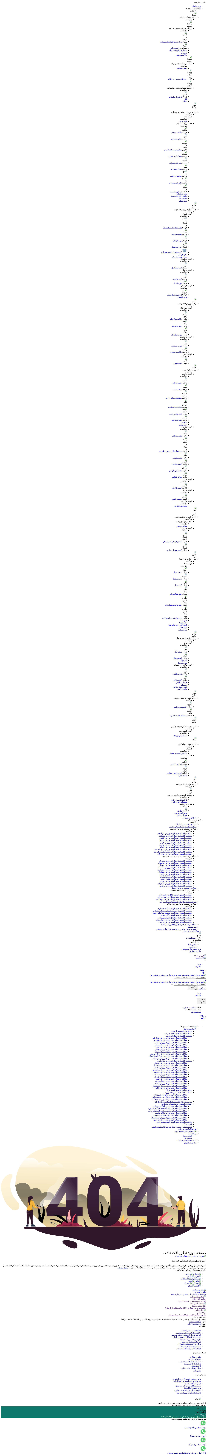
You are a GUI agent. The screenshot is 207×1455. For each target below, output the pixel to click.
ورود (199, 964)
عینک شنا (178, 572)
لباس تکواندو (177, 464)
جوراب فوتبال (176, 247)
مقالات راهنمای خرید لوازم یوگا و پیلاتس (176, 915)
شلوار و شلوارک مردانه (178, 50)
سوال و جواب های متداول (191, 1368)
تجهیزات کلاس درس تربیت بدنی (188, 1386)
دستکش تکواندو (175, 471)
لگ (186, 99)
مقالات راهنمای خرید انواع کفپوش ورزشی (175, 918)
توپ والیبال (177, 279)
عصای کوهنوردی (180, 736)
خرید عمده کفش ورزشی (191, 1342)
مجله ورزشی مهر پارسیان (186, 824)
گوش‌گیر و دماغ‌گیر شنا (177, 625)
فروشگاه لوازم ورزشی (192, 931)
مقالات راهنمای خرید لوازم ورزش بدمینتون (175, 870)
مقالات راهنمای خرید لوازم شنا (184, 888)
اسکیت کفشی (176, 764)
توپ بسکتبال (176, 268)
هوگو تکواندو (177, 477)
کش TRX (183, 121)
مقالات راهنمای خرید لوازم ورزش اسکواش (174, 883)
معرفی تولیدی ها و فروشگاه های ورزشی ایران (178, 902)
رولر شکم (183, 201)
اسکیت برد (182, 775)
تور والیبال (177, 283)
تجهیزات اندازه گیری (179, 802)
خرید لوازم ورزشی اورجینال (190, 1346)
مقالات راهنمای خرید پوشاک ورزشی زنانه (175, 895)
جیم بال (184, 685)
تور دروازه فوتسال (174, 295)
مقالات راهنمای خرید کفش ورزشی (182, 827)
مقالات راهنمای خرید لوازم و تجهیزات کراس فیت (172, 913)
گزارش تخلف (196, 1366)
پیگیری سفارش (195, 951)
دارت (180, 811)
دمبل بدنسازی (176, 169)
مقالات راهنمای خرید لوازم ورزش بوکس (176, 845)
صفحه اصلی (196, 6)
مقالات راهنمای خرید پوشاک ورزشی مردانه (175, 897)
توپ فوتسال (182, 297)
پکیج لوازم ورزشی (189, 817)
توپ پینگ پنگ (176, 335)
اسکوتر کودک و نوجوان (178, 753)
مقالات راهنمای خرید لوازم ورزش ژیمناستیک (174, 920)
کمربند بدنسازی (175, 163)
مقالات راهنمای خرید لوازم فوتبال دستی (176, 879)
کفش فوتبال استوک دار (172, 541)
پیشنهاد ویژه (191, 938)
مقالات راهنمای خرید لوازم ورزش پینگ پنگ (175, 868)
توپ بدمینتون (176, 346)
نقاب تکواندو (177, 436)
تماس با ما (192, 944)
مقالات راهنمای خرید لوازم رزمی (179, 1036)
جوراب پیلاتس (181, 682)
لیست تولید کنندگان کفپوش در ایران (187, 1337)
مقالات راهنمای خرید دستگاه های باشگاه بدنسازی (172, 911)
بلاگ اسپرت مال (190, 1029)
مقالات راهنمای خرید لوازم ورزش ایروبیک (175, 922)
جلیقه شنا (183, 623)
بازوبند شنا (177, 579)
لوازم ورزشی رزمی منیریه (190, 1339)
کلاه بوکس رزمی (175, 407)
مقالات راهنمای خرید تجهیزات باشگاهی (176, 1104)
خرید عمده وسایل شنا (192, 1388)
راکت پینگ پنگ (176, 319)
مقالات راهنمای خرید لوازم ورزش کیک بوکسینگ (173, 852)
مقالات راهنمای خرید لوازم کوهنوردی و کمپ (178, 924)
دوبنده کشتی (177, 499)
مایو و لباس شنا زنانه (173, 605)
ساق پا (184, 422)
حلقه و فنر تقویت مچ (178, 196)
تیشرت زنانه (182, 68)
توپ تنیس (178, 363)
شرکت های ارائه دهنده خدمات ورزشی (186, 1335)
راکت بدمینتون (176, 352)
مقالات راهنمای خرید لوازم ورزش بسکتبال (175, 872)
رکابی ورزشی (181, 55)
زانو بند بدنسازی (175, 183)
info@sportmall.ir (194, 1324)
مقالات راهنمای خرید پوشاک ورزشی (177, 1093)
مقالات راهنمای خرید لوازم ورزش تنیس (176, 877)
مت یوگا (178, 652)
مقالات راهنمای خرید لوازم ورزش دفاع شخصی (173, 849)
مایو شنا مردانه (176, 594)
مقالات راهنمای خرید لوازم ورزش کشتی (176, 838)
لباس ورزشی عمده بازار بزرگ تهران (186, 1379)
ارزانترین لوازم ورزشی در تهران (188, 1333)
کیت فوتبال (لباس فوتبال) (171, 252)
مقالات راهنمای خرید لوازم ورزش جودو (176, 842)
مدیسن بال (182, 198)
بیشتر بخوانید (123, 1268)
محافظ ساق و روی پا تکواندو (170, 451)
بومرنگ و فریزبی (180, 813)
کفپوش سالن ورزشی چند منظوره (187, 1390)
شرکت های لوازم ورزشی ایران (189, 1393)
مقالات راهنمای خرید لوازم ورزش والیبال (175, 874)
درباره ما (193, 947)
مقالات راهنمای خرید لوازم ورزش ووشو (176, 840)
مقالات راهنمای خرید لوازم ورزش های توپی (174, 1061)
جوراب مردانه (176, 48)
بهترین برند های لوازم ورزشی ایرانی (187, 1381)
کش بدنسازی (176, 139)
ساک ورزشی (182, 526)
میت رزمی (177, 389)
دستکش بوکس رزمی (173, 398)
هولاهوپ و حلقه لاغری (173, 150)
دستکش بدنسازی (175, 156)
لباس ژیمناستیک (175, 97)
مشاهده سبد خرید (190, 1007)
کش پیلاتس (177, 680)
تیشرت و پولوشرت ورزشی (171, 42)
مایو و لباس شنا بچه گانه (172, 618)
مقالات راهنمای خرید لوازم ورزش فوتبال (175, 861)
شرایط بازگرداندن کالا (192, 1364)
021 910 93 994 (195, 1322)
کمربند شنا (182, 630)
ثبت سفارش (196, 1012)
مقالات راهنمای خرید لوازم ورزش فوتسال (175, 863)
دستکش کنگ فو (180, 506)
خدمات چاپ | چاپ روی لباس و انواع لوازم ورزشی (176, 929)
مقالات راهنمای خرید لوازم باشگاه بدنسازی (175, 908)
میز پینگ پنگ (177, 326)
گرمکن (184, 53)
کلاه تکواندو (177, 458)
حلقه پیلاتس (182, 689)
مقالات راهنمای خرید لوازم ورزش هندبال (175, 865)
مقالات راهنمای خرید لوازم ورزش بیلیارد (176, 881)
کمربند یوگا (182, 663)
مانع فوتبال (182, 254)
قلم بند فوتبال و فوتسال (172, 228)
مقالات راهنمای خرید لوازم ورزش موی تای (175, 854)
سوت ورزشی (176, 234)
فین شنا (184, 620)
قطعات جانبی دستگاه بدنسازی (189, 1349)
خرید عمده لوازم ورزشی (191, 949)
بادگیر (184, 101)
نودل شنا (183, 627)
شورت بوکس (176, 420)
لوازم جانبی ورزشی (179, 800)
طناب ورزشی (176, 132)
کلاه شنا (178, 585)
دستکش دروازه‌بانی (179, 257)
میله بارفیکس (181, 194)
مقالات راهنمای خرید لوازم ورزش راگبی (176, 886)
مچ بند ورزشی (176, 176)
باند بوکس (183, 425)
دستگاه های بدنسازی (178, 715)
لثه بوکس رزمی (175, 414)
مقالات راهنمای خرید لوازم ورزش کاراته (176, 847)
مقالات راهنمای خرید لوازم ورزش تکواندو (175, 836)
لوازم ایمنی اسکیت (174, 773)
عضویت (198, 966)
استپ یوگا (178, 658)
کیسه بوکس (177, 383)
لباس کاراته (177, 488)
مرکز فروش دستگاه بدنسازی (189, 1344)
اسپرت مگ (192, 927)
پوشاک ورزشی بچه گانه (177, 79)
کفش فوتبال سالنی (174, 550)
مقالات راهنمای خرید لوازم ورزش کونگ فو (175, 833)
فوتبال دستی (182, 815)
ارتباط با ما (192, 1133)
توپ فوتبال (177, 240)
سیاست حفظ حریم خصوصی (189, 1361)
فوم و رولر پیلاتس (180, 687)
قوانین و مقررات (194, 1359)
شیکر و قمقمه (176, 192)
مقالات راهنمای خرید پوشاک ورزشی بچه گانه (174, 899)
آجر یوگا (184, 660)
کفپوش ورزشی (180, 707)
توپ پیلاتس (177, 674)
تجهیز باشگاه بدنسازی (192, 1383)
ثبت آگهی (202, 989)
